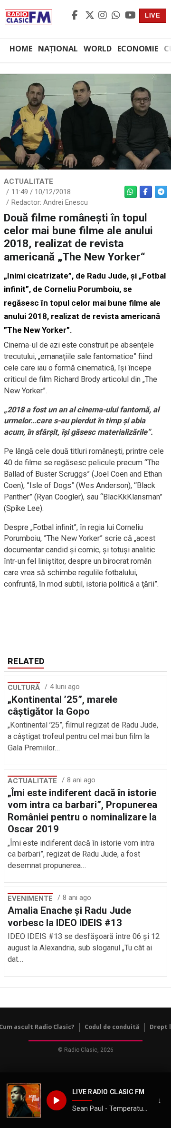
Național (58, 48)
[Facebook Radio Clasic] (77, 15)
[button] (24, 1100)
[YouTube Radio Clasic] (130, 15)
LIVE (153, 15)
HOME (21, 48)
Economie (137, 48)
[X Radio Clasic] (90, 15)
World (98, 48)
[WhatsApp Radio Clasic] (117, 15)
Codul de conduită (112, 1027)
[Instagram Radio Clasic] (103, 15)
